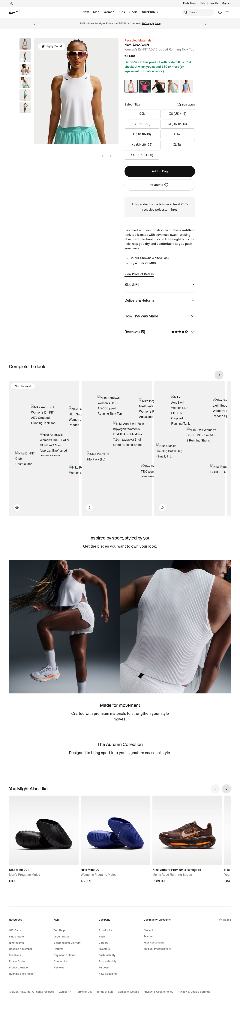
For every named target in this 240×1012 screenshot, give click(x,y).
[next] (219, 375)
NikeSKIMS (150, 12)
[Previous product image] (102, 156)
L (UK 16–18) (142, 134)
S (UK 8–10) (142, 124)
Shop (157, 23)
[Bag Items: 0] (227, 12)
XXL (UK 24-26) (142, 155)
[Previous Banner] (34, 23)
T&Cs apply (148, 23)
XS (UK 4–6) (177, 113)
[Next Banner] (205, 23)
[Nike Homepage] (14, 12)
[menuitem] (206, 3)
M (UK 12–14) (177, 124)
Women (109, 12)
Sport (133, 12)
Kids (122, 12)
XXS (142, 113)
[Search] (185, 12)
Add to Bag (160, 171)
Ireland (227, 920)
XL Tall (177, 144)
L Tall (177, 134)
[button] (25, 56)
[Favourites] (220, 12)
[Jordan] (11, 3)
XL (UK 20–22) (141, 144)
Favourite (156, 184)
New (85, 12)
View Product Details (139, 274)
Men (96, 12)
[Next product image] (110, 156)
